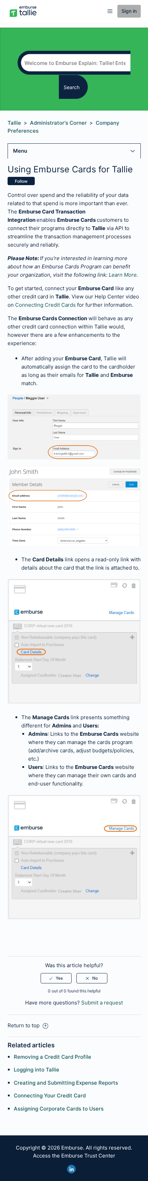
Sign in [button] (129, 11)
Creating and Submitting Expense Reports (66, 1082)
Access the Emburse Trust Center (74, 1155)
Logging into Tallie (36, 1069)
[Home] (23, 11)
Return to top (24, 1025)
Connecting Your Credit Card (50, 1095)
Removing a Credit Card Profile (52, 1057)
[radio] (56, 978)
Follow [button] (21, 181)
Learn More (123, 275)
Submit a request (102, 1002)
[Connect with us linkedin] (71, 1169)
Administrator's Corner (58, 123)
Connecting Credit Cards (45, 305)
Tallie (14, 123)
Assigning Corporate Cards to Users (59, 1108)
